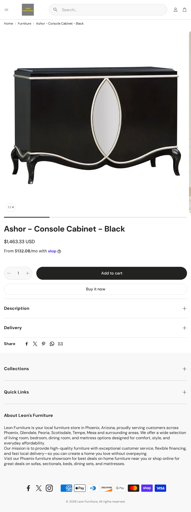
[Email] (60, 344)
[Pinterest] (43, 344)
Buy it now (95, 289)
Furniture (24, 24)
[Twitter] (35, 344)
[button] (108, 9)
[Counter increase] (27, 273)
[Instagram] (49, 488)
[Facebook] (26, 344)
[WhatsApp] (52, 344)
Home (8, 24)
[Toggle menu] (6, 9)
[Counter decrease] (8, 273)
